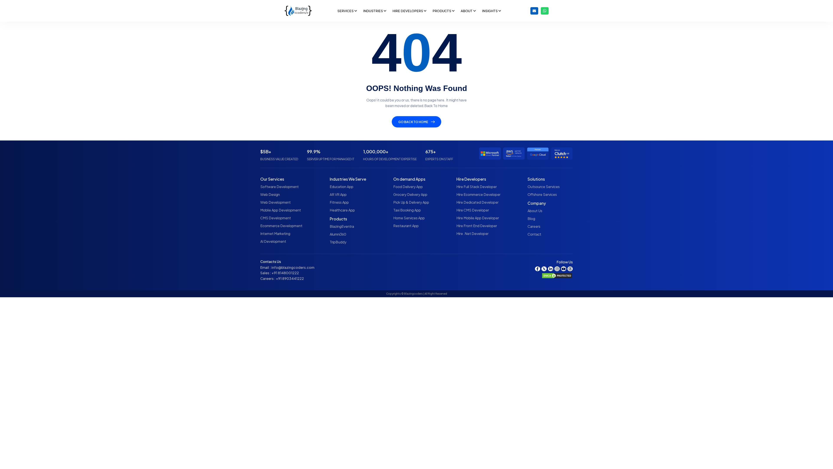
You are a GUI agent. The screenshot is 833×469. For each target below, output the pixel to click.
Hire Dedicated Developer (477, 202)
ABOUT (467, 11)
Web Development (275, 202)
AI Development (273, 241)
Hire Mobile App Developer (477, 218)
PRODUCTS (442, 11)
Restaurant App (406, 225)
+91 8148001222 (285, 273)
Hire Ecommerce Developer (478, 194)
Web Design (270, 194)
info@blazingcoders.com (292, 267)
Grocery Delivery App (410, 194)
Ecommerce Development (281, 225)
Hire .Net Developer (472, 233)
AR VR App (338, 194)
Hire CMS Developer (472, 210)
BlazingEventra (342, 226)
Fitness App (339, 202)
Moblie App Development (280, 210)
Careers (534, 226)
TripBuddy (338, 242)
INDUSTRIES (373, 11)
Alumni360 (338, 234)
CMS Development (275, 218)
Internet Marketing (275, 233)
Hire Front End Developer (476, 225)
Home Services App (409, 218)
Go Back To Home (413, 122)
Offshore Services (542, 194)
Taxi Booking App (407, 210)
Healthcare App (342, 210)
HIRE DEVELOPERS (408, 11)
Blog (531, 218)
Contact (534, 234)
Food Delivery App (408, 186)
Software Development (279, 186)
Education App (341, 186)
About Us (535, 210)
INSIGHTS (490, 11)
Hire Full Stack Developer (476, 186)
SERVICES (345, 11)
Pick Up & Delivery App (411, 202)
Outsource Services (544, 186)
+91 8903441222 (290, 278)
